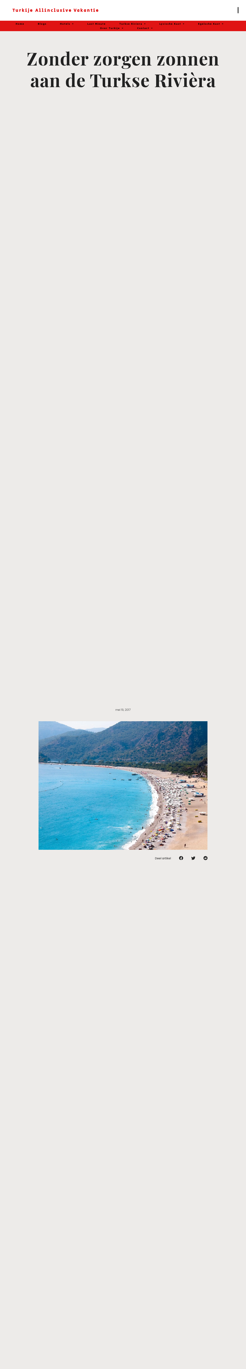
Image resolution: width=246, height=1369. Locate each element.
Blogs (42, 23)
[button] (181, 858)
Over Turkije (110, 28)
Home (20, 23)
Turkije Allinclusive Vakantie (55, 10)
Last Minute (96, 23)
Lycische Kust (170, 23)
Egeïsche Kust (209, 23)
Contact (143, 28)
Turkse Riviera (130, 23)
